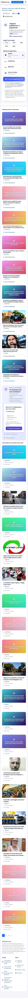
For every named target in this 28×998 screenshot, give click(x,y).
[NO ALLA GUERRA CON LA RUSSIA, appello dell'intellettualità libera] (14, 123)
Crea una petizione (17, 2)
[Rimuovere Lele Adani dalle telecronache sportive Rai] (14, 346)
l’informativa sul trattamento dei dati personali (14, 85)
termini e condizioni (14, 83)
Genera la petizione (14, 428)
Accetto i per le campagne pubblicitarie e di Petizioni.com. (14, 85)
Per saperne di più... (17, 36)
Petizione (7, 13)
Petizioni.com (5, 2)
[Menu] (25, 2)
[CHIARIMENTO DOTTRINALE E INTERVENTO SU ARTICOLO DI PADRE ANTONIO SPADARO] (14, 371)
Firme (16, 13)
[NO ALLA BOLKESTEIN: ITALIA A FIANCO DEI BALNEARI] (14, 247)
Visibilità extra (8, 16)
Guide (4, 957)
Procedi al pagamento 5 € (15, 79)
